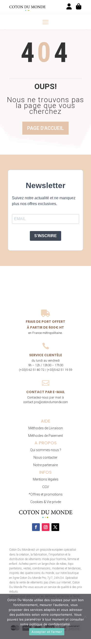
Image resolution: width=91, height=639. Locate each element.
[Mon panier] (79, 6)
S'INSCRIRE (45, 236)
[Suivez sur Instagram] (46, 527)
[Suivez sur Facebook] (36, 527)
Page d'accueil (45, 128)
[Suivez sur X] (55, 527)
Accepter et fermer (47, 632)
